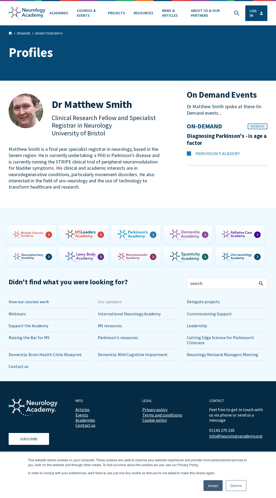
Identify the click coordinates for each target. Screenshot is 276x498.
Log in (253, 13)
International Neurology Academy (129, 313)
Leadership (197, 325)
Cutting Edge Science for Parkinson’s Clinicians (220, 340)
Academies (59, 13)
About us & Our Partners (205, 13)
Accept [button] (213, 485)
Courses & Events (86, 13)
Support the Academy (28, 325)
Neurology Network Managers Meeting (222, 354)
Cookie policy (154, 420)
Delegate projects (203, 301)
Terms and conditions (162, 415)
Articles (82, 409)
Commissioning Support (209, 313)
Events (81, 415)
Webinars (17, 313)
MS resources (110, 325)
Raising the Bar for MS (29, 337)
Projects (116, 13)
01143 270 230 (221, 430)
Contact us (19, 366)
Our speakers (110, 301)
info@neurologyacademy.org (236, 436)
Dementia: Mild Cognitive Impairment (133, 354)
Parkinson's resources (118, 337)
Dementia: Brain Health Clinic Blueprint (45, 354)
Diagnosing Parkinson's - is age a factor (226, 139)
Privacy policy (154, 409)
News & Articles (170, 13)
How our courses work (29, 301)
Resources (143, 13)
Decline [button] (236, 485)
